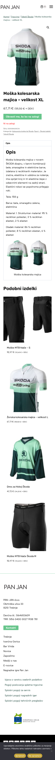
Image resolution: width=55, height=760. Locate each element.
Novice (7, 651)
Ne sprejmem (35, 756)
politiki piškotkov (27, 751)
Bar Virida (8, 646)
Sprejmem (20, 756)
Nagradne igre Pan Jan (15, 670)
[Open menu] (51, 7)
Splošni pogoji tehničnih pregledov (24, 700)
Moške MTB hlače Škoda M (21, 556)
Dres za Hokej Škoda (18, 486)
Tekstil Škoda (8, 134)
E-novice (8, 665)
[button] (47, 27)
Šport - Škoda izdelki (42, 131)
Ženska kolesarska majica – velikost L (27, 417)
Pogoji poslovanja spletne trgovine (24, 684)
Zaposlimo (9, 655)
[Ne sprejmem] (51, 751)
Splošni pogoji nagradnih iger (21, 695)
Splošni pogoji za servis (17, 690)
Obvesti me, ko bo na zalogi (22, 116)
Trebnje (7, 636)
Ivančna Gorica (11, 641)
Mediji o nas (10, 660)
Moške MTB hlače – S (18, 347)
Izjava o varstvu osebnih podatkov (23, 679)
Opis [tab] (8, 143)
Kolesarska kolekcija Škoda (22, 131)
